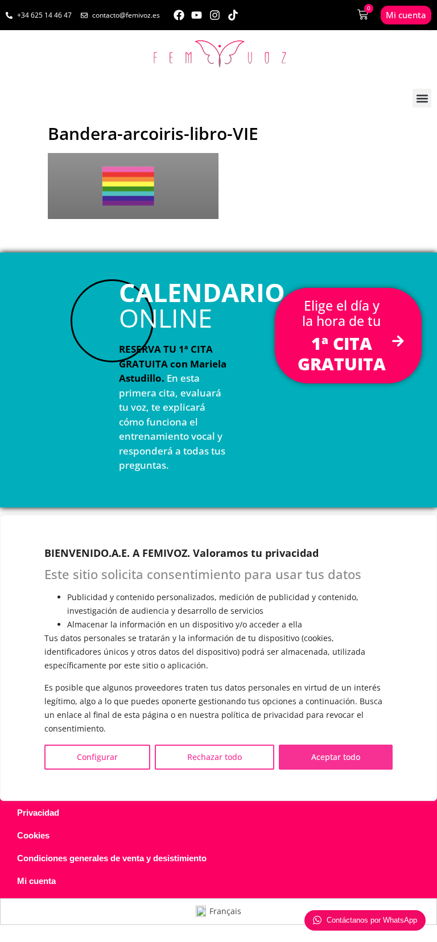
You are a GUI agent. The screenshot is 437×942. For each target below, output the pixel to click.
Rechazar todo (214, 756)
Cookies (33, 835)
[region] (218, 657)
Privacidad (38, 812)
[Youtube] (197, 15)
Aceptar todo (335, 756)
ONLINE (202, 305)
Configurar (97, 756)
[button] (422, 98)
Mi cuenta (36, 881)
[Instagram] (214, 15)
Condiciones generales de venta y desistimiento (112, 858)
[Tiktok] (233, 15)
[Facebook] (179, 15)
